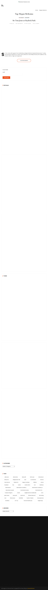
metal (18, 492)
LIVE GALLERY (21, 17)
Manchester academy (21, 487)
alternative (15, 477)
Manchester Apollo (10, 490)
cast (25, 479)
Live (35, 484)
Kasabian (6, 484)
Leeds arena (27, 484)
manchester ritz (38, 490)
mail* (4, 72)
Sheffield (21, 498)
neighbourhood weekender (30, 492)
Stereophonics (40, 498)
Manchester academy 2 (37, 487)
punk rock (23, 495)
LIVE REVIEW (27, 17)
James (42, 482)
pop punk (15, 495)
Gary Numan (7, 482)
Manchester (8, 487)
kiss (13, 484)
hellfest (35, 482)
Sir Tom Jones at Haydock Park (24, 20)
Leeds (19, 484)
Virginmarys (40, 500)
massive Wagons (8, 492)
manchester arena (24, 490)
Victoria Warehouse (28, 500)
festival (41, 479)
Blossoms (7, 479)
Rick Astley (41, 495)
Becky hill (24, 477)
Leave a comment (36, 23)
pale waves (6, 495)
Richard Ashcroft (32, 495)
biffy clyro (32, 477)
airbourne (7, 477)
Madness (42, 484)
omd (42, 492)
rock (5, 498)
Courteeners (33, 479)
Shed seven (12, 498)
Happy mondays (25, 482)
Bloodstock (41, 477)
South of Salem (30, 498)
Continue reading (24, 60)
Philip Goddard (28, 23)
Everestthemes (31, 588)
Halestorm (16, 482)
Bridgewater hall (16, 479)
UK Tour (16, 500)
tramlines (7, 500)
